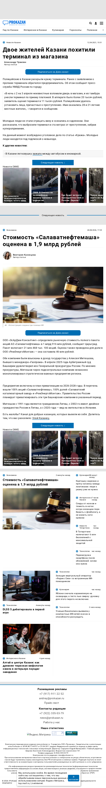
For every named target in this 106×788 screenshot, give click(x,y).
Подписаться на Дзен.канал (53, 72)
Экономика (11, 230)
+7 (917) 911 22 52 (51, 693)
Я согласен (74, 778)
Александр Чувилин (15, 62)
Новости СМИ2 (11, 166)
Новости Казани (13, 42)
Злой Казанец (40, 418)
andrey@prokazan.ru (51, 698)
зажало (37, 153)
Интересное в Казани (86, 499)
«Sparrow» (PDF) (88, 773)
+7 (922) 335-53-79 (51, 713)
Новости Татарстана (85, 527)
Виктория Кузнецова (24, 254)
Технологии (85, 551)
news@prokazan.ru (51, 717)
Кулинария (84, 475)
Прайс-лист (51, 702)
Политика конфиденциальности (81, 781)
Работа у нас (51, 722)
